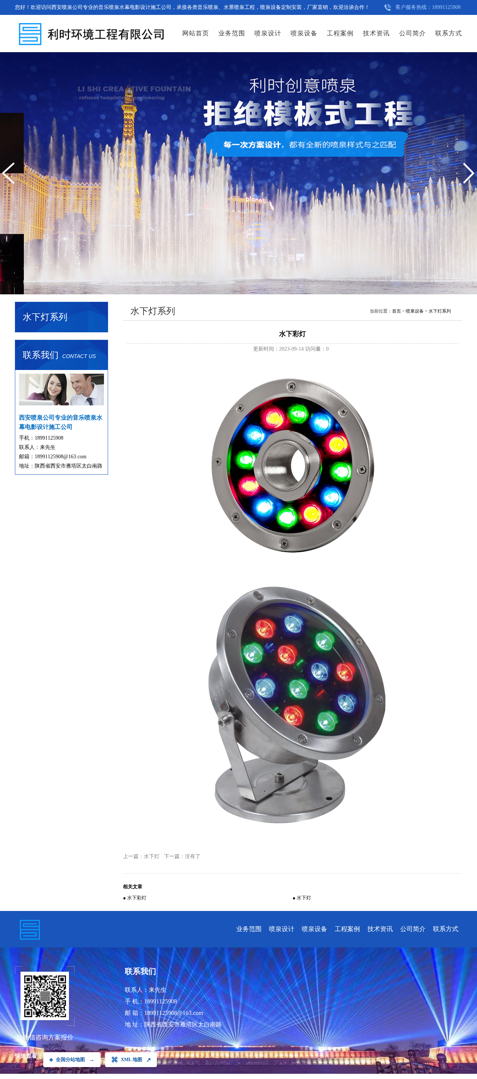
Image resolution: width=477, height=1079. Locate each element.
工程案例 (340, 33)
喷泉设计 (268, 33)
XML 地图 (131, 1060)
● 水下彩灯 (134, 898)
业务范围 (231, 33)
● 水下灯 (302, 898)
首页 (396, 311)
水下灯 (151, 856)
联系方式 (448, 33)
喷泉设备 (304, 33)
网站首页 (195, 33)
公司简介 (412, 33)
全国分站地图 (72, 1060)
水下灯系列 (440, 311)
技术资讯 (376, 33)
